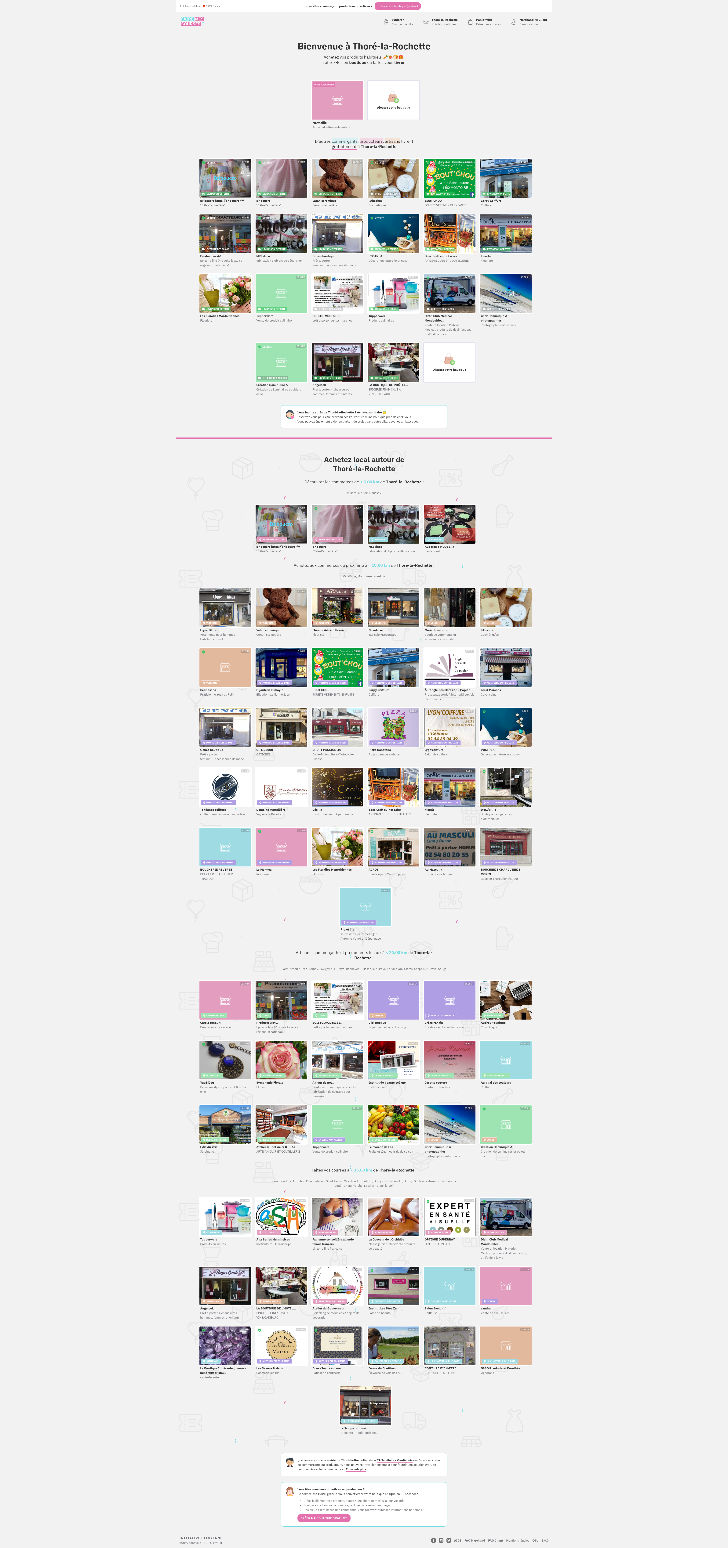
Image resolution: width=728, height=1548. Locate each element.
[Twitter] (448, 1540)
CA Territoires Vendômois (395, 1460)
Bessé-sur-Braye (374, 969)
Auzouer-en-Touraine (442, 1181)
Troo (304, 969)
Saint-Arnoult (291, 969)
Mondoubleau (315, 1181)
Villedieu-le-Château (358, 1181)
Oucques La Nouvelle (388, 1181)
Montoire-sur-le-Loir (371, 576)
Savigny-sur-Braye (331, 969)
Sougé (442, 969)
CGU (535, 1540)
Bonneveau (353, 969)
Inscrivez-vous (307, 417)
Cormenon (278, 1181)
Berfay (408, 1181)
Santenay (420, 1181)
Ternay (313, 969)
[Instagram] (441, 1540)
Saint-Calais (334, 1181)
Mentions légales (517, 1540)
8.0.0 (545, 1540)
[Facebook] (433, 1540)
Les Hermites (295, 1181)
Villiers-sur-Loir (357, 493)
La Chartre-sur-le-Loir (379, 1185)
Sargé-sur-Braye (425, 969)
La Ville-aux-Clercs (400, 969)
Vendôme (349, 576)
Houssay (375, 493)
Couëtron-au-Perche (348, 1185)
